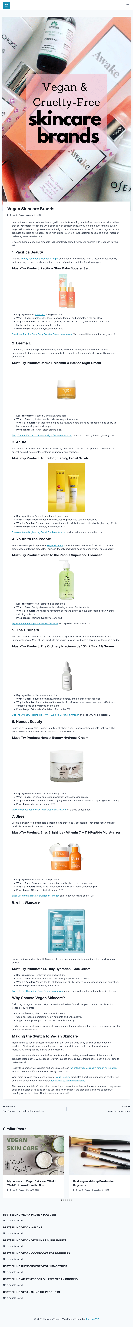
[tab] (61, 1200)
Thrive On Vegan (17, 215)
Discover (17, 532)
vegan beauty (63, 1077)
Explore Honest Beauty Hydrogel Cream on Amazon (39, 809)
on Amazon (60, 532)
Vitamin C (40, 314)
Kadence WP (92, 1319)
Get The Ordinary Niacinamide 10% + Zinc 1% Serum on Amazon (45, 715)
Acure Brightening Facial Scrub (38, 532)
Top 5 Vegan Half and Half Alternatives (23, 1109)
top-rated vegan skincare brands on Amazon (93, 1068)
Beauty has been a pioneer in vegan (39, 258)
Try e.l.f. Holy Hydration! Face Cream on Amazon (37, 991)
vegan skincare (55, 545)
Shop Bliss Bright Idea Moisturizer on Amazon (35, 895)
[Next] (125, 1166)
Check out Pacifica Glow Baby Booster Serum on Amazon (42, 334)
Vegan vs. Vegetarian (119, 1109)
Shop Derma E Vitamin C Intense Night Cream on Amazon (42, 435)
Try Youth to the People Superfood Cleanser (35, 623)
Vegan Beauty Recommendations (67, 1080)
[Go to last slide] (7, 1166)
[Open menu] (127, 5)
